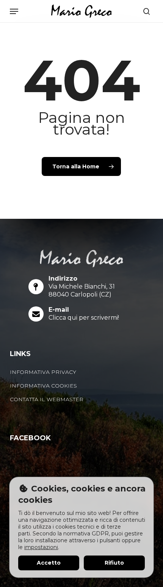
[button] (14, 11)
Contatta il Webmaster (46, 399)
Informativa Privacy (43, 372)
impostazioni (41, 547)
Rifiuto (114, 562)
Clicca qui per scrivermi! (84, 317)
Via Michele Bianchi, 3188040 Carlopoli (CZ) (82, 290)
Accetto (49, 562)
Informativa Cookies (43, 385)
